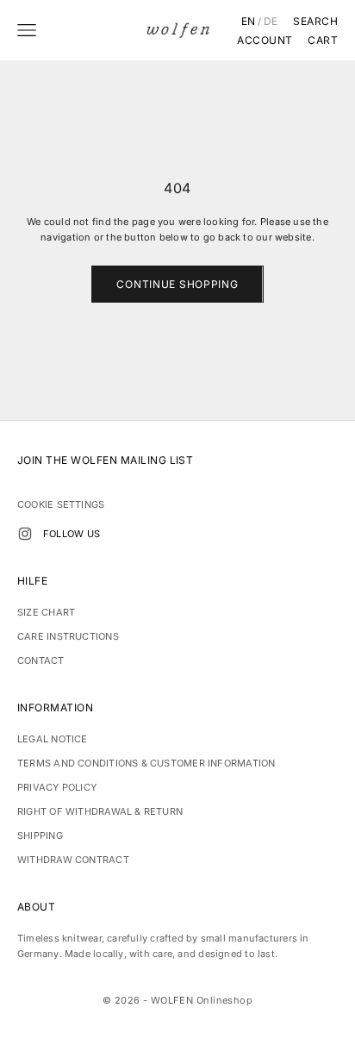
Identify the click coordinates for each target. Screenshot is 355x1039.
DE (271, 22)
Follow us (71, 534)
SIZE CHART (46, 612)
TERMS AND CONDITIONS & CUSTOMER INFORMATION (146, 763)
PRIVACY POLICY (57, 787)
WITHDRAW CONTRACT (73, 860)
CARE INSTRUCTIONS (68, 636)
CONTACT (41, 660)
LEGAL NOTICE (52, 739)
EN (248, 22)
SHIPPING (40, 835)
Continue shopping (177, 284)
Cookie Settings (60, 504)
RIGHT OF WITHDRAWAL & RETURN (100, 811)
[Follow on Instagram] (25, 533)
